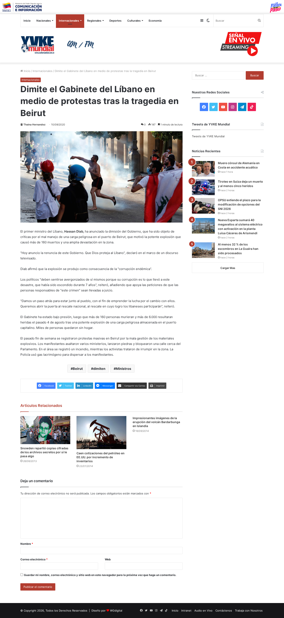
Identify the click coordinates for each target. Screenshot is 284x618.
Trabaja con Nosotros (249, 610)
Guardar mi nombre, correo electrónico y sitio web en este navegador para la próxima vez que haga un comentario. (100, 575)
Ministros (123, 369)
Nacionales (43, 20)
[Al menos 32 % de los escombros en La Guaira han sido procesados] (203, 250)
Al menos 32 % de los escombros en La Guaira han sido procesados (238, 249)
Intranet (186, 610)
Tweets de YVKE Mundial (208, 136)
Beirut (78, 369)
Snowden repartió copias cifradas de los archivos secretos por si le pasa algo (44, 452)
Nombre (26, 543)
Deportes (115, 20)
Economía (155, 20)
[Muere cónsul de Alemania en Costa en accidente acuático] (203, 169)
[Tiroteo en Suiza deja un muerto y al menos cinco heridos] (203, 187)
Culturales (134, 20)
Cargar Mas (227, 268)
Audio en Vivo (203, 610)
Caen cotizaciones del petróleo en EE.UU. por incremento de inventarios (101, 457)
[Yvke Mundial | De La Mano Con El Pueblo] (58, 44)
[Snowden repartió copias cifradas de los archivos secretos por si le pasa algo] (45, 430)
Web (108, 559)
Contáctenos (223, 610)
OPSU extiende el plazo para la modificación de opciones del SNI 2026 (239, 204)
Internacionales (69, 20)
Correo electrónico (34, 559)
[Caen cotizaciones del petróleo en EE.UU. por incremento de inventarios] (101, 432)
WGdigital (116, 610)
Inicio (27, 20)
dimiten (99, 369)
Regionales (94, 20)
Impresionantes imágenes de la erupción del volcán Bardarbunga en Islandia (156, 422)
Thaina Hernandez (34, 124)
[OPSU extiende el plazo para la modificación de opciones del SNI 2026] (203, 206)
